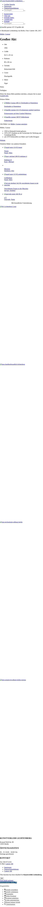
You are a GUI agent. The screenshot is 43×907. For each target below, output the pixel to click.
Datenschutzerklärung (11, 8)
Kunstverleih (8, 14)
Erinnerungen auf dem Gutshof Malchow (17, 113)
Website (2, 140)
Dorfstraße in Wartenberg (12, 106)
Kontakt (6, 21)
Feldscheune (8, 120)
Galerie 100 (9, 864)
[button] (24, 10)
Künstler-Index (9, 18)
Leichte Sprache (9, 4)
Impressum (7, 6)
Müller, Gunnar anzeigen (19, 124)
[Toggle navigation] (24, 1)
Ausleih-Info (8, 19)
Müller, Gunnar (5, 34)
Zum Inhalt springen (6, 880)
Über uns (7, 16)
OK (2, 878)
